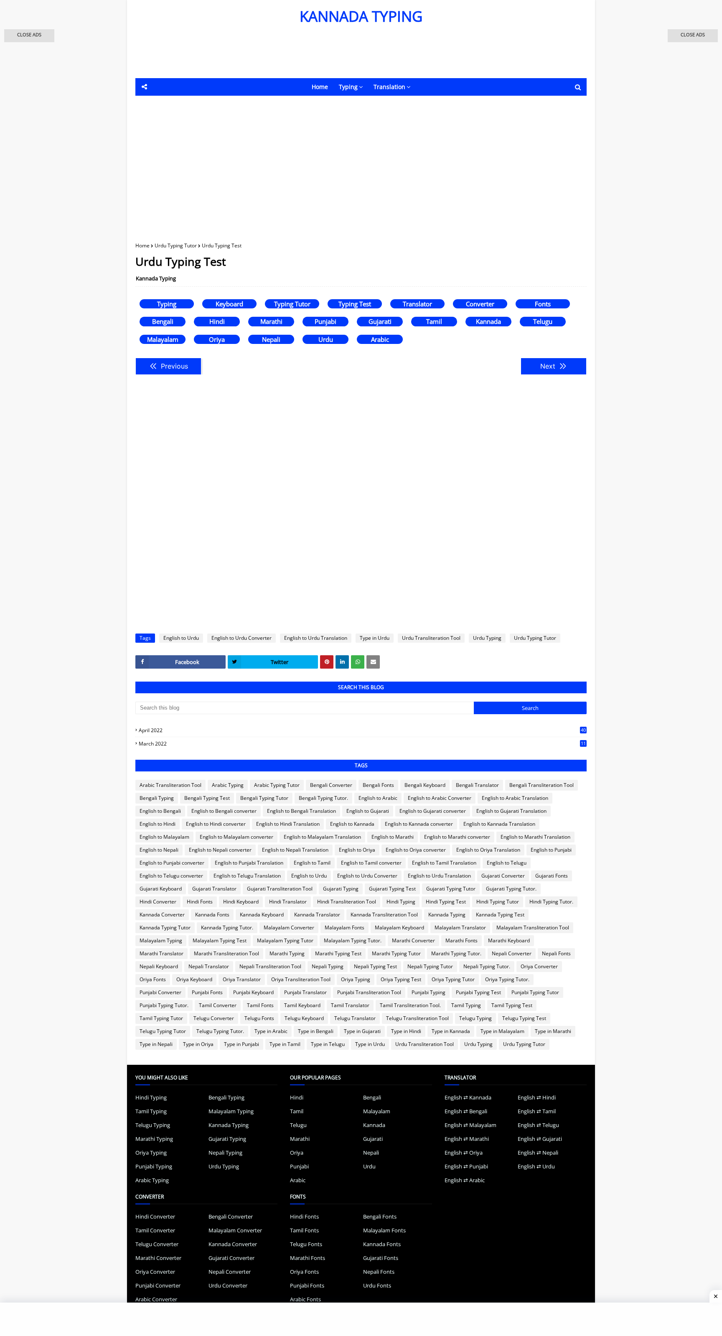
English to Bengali (160, 810)
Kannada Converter (162, 914)
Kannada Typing (156, 278)
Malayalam (162, 339)
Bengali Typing (157, 798)
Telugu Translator (355, 1018)
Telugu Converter (213, 1018)
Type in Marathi (553, 1031)
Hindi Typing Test (446, 901)
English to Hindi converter (216, 823)
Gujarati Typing (340, 888)
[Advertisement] (340, 55)
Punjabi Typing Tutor (535, 992)
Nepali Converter (511, 953)
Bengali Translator (477, 785)
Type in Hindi (406, 1031)
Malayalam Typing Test (220, 940)
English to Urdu (181, 637)
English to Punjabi (551, 849)
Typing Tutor (292, 304)
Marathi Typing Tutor (396, 953)
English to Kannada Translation (499, 823)
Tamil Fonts (260, 1005)
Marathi (271, 321)
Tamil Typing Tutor (161, 1018)
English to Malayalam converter (236, 836)
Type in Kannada (451, 1031)
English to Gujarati (367, 810)
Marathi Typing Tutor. (456, 953)
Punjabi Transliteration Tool (369, 992)
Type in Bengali (315, 1031)
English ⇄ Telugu (538, 1125)
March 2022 (362, 743)
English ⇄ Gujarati (540, 1139)
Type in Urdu (374, 637)
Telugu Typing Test (524, 1018)
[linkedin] (342, 662)
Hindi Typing (400, 901)
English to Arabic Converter (439, 798)
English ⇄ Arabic (465, 1180)
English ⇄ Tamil (537, 1111)
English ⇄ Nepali (538, 1152)
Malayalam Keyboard (399, 927)
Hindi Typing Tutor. (551, 901)
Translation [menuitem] (389, 87)
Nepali (271, 339)
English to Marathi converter (457, 836)
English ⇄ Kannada (468, 1097)
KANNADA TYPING (361, 16)
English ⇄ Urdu (536, 1166)
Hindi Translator (288, 901)
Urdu (325, 339)
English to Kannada (352, 823)
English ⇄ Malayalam (470, 1125)
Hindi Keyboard (241, 901)
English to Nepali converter (220, 849)
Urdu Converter (227, 1285)
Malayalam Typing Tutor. (352, 940)
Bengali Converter (331, 785)
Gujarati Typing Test (392, 888)
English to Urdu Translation (315, 637)
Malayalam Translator (460, 927)
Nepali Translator (208, 966)
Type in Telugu (328, 1044)
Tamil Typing (466, 1005)
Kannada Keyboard (262, 914)
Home (142, 245)
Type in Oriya (198, 1044)
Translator (417, 304)
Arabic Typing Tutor (277, 785)
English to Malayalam (164, 836)
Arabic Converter (156, 1299)
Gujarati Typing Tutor (450, 888)
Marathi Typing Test (338, 953)
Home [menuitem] (320, 87)
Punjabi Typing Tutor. (164, 1005)
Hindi (217, 321)
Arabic (380, 339)
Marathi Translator (161, 953)
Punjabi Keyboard (253, 992)
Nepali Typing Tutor (430, 966)
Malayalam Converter (289, 927)
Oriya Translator (242, 979)
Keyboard (229, 304)
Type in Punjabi (241, 1044)
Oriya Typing (355, 979)
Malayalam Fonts (344, 927)
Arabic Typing (228, 785)
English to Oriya (357, 849)
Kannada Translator (317, 914)
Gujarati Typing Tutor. (511, 888)
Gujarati (380, 321)
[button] (29, 35)
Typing (166, 304)
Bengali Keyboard (424, 785)
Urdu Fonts (377, 1285)
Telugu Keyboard (304, 1018)
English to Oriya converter (416, 849)
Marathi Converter (413, 940)
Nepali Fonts (556, 953)
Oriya (217, 339)
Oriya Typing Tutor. (507, 979)
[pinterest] (326, 662)
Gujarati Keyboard (161, 888)
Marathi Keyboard (509, 940)
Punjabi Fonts (207, 992)
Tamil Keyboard (302, 1005)
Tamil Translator (350, 1005)
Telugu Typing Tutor (163, 1031)
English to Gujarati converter (432, 810)
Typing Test (354, 304)
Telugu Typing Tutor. (220, 1031)
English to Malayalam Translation (322, 836)
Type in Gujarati (362, 1031)
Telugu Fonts (259, 1018)
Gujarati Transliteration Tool (280, 888)
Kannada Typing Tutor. (227, 927)
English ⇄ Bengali (466, 1111)
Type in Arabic (270, 1031)
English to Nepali (159, 849)
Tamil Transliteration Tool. (410, 1005)
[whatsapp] (357, 662)
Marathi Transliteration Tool (226, 953)
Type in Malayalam (502, 1031)
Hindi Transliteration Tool (346, 901)
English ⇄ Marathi (467, 1139)
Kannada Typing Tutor (165, 927)
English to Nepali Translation (295, 849)
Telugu (542, 321)
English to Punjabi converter (172, 862)
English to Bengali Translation (301, 810)
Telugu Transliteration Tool (417, 1018)
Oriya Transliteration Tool (300, 979)
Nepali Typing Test (375, 966)
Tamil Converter (217, 1005)
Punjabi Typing (428, 992)
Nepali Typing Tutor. (486, 966)
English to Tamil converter (371, 862)
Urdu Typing (487, 637)
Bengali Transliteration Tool (541, 785)
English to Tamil (312, 862)
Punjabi (325, 321)
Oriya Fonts (153, 979)
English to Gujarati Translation (511, 810)
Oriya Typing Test (401, 979)
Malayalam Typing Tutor (285, 940)
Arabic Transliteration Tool (170, 785)
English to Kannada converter (419, 823)
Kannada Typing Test (500, 914)
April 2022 (362, 730)
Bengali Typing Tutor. (323, 798)
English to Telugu (506, 862)
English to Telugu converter (171, 875)
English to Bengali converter (224, 810)
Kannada (488, 321)
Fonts (543, 304)
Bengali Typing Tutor (264, 798)
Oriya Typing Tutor (453, 979)
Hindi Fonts (200, 901)
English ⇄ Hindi (537, 1097)
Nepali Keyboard (159, 966)
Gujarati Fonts (551, 875)
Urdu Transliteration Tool (431, 637)
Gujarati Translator (214, 888)
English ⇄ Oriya (464, 1152)
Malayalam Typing (161, 940)
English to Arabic (377, 798)
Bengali (162, 321)
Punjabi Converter (160, 992)
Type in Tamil (284, 1044)
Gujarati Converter (503, 875)
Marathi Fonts (461, 940)
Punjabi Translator (305, 992)
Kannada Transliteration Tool (384, 914)
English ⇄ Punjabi (466, 1166)
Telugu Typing (475, 1018)
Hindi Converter (158, 901)
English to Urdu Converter (241, 637)
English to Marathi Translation (535, 836)
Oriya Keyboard (194, 979)
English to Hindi (157, 823)
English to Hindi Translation (288, 823)
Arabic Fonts (305, 1299)
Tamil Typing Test (511, 1005)
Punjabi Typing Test (478, 992)
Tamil (434, 321)
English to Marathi (392, 836)
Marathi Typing (287, 953)
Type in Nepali (156, 1044)
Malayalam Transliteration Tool (532, 927)
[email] (373, 662)
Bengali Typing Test (207, 798)
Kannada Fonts (212, 914)
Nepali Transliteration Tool (270, 966)
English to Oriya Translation (488, 849)
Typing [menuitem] (348, 87)
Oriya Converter (539, 966)
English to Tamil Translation (444, 862)
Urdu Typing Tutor (176, 245)
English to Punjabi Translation (249, 862)
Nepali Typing (327, 966)
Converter (480, 304)
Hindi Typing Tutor (497, 901)
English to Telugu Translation (247, 875)
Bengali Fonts (378, 785)
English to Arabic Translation (515, 798)
